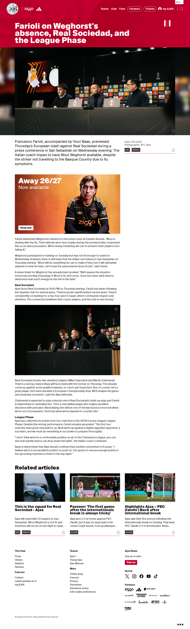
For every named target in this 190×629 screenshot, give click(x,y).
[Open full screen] (173, 130)
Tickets (149, 8)
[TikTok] (155, 576)
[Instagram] (134, 576)
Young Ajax (76, 559)
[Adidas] (39, 9)
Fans (122, 8)
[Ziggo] (28, 9)
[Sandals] (143, 602)
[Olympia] (129, 596)
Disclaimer (76, 584)
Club (114, 8)
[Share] (173, 150)
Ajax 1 (73, 556)
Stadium (19, 563)
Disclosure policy (79, 588)
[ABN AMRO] (149, 589)
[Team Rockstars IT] (165, 596)
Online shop (76, 574)
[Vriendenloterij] (141, 596)
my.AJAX (19, 584)
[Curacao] (130, 602)
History (18, 559)
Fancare (74, 577)
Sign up (131, 562)
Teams (105, 8)
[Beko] (128, 609)
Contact (19, 577)
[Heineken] (164, 602)
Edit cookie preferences (83, 592)
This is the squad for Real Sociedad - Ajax (38, 508)
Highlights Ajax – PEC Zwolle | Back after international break (145, 509)
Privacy (74, 581)
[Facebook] (141, 576)
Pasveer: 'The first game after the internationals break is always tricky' (92, 509)
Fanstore (134, 8)
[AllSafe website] (155, 602)
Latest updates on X (26, 581)
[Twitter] (127, 576)
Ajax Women (77, 563)
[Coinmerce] (153, 596)
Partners (19, 567)
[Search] (181, 9)
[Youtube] (148, 576)
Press (18, 556)
